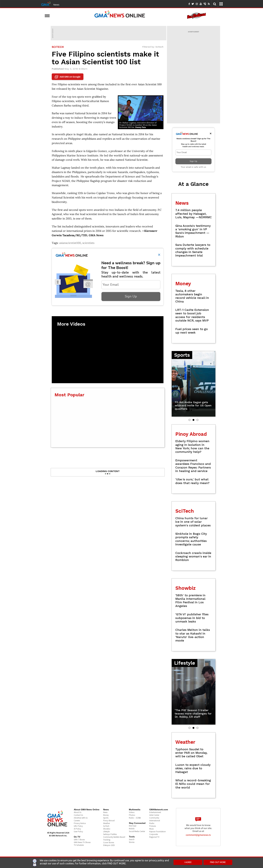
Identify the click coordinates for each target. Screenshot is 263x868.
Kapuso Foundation (157, 831)
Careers (77, 820)
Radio (151, 823)
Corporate (153, 834)
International (154, 820)
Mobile (131, 828)
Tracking (106, 839)
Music (151, 828)
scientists (88, 243)
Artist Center (154, 815)
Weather (106, 823)
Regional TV (154, 837)
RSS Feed (132, 826)
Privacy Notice (80, 823)
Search (131, 839)
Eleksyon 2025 (109, 845)
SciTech (106, 826)
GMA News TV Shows (82, 842)
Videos (131, 812)
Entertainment (155, 812)
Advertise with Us (81, 818)
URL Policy (78, 826)
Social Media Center (137, 831)
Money (106, 815)
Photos (132, 815)
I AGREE (188, 862)
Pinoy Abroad (109, 820)
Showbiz (106, 828)
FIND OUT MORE (218, 862)
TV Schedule (79, 845)
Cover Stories (108, 842)
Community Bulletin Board (114, 837)
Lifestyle (106, 831)
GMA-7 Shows (79, 839)
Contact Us (78, 815)
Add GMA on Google (68, 76)
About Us (77, 812)
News (56, 4)
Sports (105, 818)
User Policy (78, 831)
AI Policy (77, 828)
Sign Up (131, 296)
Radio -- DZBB (135, 818)
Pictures (152, 826)
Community (154, 818)
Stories (131, 842)
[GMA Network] (46, 3)
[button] (189, 420)
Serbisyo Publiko (110, 834)
